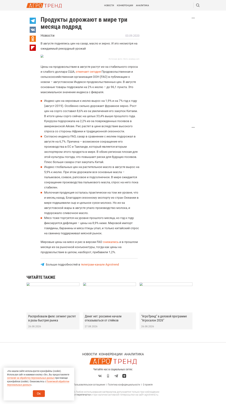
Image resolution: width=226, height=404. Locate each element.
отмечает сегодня (88, 71)
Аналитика (142, 5)
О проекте (148, 384)
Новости (109, 5)
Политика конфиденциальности (124, 384)
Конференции (125, 5)
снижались (111, 242)
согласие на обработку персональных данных (31, 377)
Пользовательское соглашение (89, 384)
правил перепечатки (79, 394)
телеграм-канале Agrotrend (100, 264)
